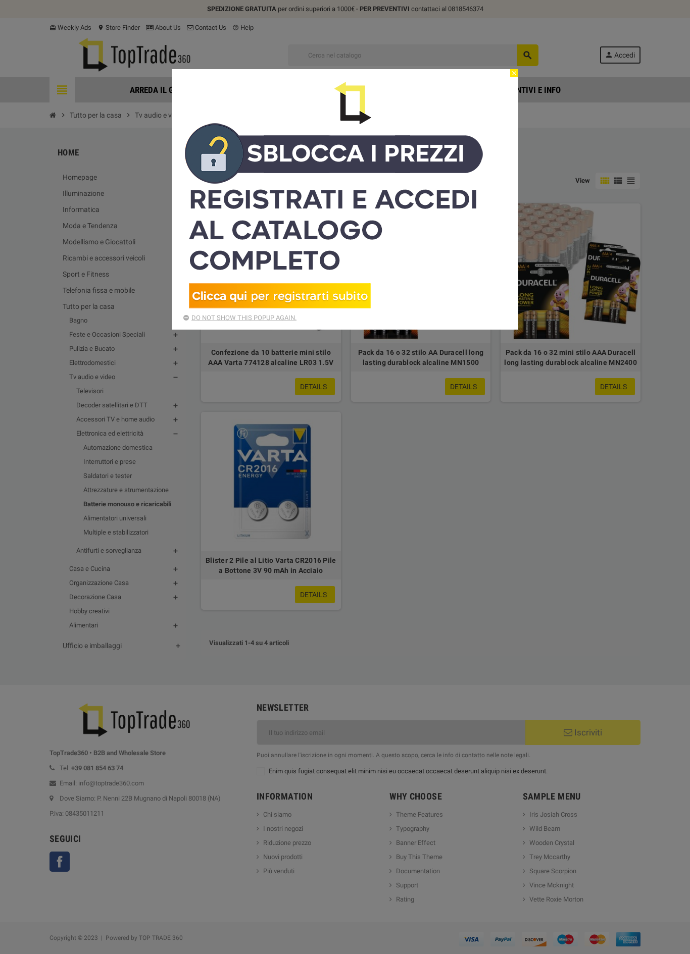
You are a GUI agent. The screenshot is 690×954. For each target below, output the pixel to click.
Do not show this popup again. (244, 318)
